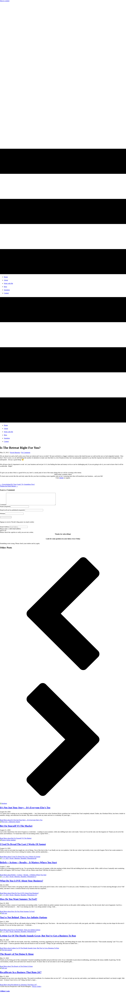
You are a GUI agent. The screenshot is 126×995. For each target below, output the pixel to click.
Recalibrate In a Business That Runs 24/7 (20, 972)
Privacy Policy (36, 986)
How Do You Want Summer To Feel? (18, 899)
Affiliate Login (5, 991)
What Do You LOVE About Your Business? (21, 880)
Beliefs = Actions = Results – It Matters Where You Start (28, 862)
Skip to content (4, 1)
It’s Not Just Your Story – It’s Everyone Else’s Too (25, 807)
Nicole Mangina (15, 452)
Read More (21, 820)
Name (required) (5, 506)
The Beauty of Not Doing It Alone (17, 954)
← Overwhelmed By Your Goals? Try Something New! (17, 484)
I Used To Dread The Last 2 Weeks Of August (23, 844)
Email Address (4, 527)
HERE (61, 478)
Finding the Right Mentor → (9, 486)
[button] (3, 530)
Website (2, 513)
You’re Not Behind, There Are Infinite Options (23, 917)
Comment (3, 504)
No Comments (25, 452)
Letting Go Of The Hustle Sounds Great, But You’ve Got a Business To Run (38, 935)
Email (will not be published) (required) (12, 510)
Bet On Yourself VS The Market (16, 826)
